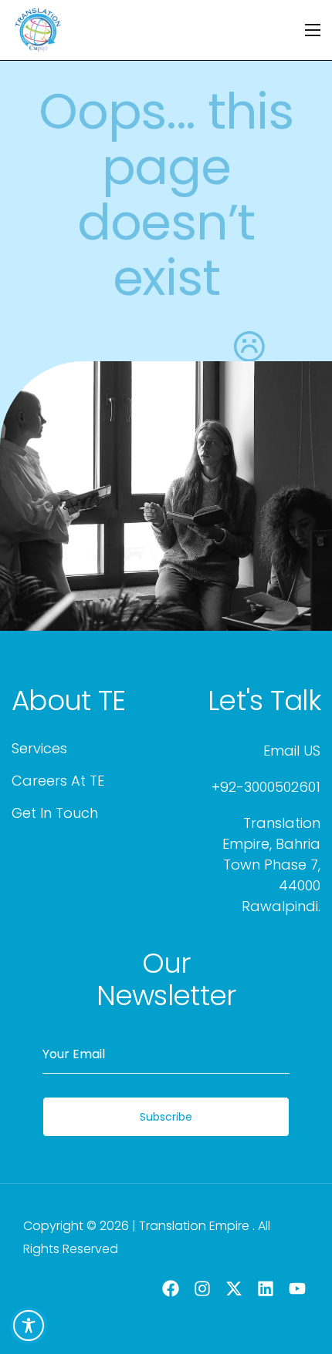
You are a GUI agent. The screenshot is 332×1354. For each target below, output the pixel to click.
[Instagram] (203, 1288)
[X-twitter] (234, 1288)
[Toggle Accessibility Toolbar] (29, 1325)
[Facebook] (171, 1288)
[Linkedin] (265, 1288)
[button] (68, 701)
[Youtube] (297, 1288)
